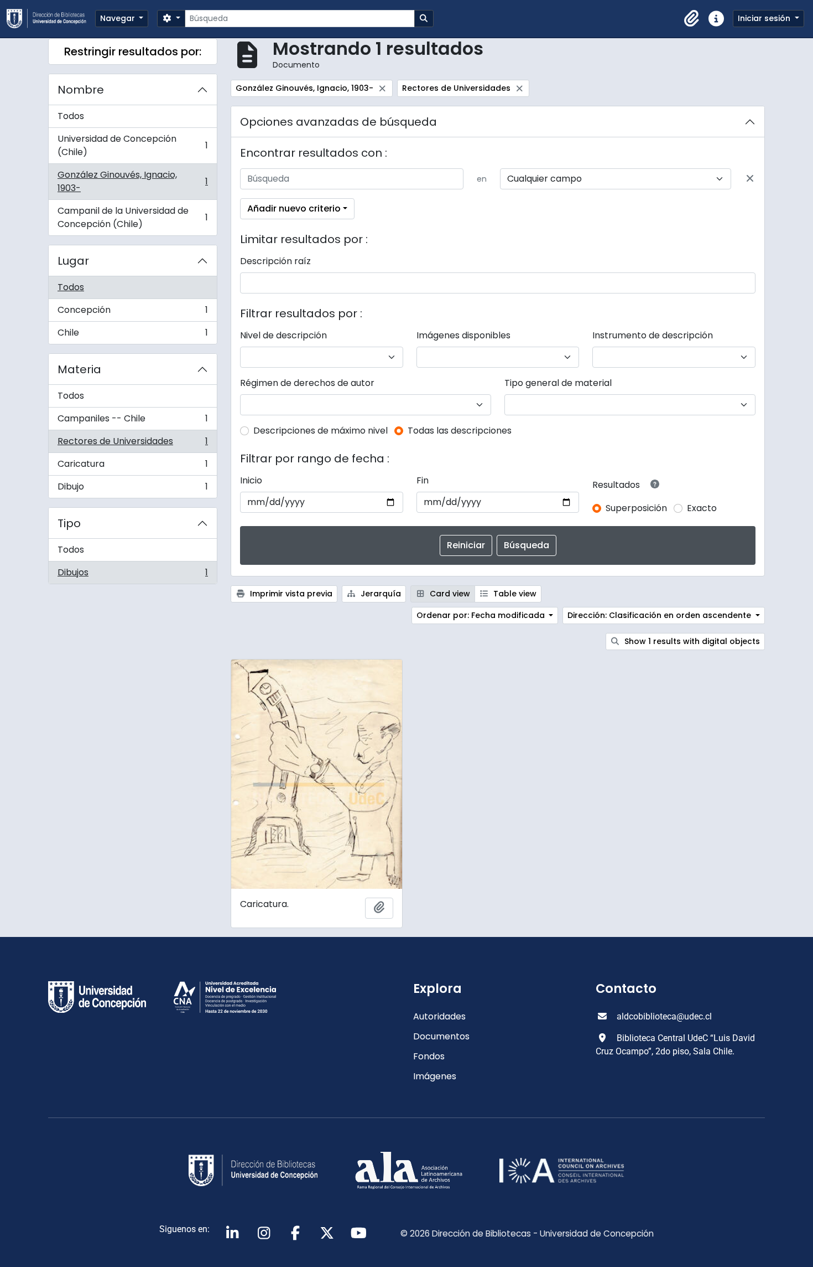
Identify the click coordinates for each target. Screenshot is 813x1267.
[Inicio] (51, 18)
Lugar (73, 261)
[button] (692, 19)
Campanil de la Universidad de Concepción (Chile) (132, 217)
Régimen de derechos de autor (307, 383)
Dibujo (132, 489)
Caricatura (132, 466)
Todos (71, 116)
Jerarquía (379, 593)
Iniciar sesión (765, 18)
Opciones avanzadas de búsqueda (338, 122)
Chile (132, 335)
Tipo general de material (558, 383)
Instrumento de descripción (652, 335)
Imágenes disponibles (463, 335)
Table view (513, 593)
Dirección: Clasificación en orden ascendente (660, 615)
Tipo (69, 523)
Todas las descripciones (460, 430)
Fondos (429, 1056)
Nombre (81, 89)
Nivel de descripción (283, 335)
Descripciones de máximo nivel (320, 430)
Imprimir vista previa (290, 593)
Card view (449, 593)
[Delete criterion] (749, 179)
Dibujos (132, 575)
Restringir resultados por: (132, 51)
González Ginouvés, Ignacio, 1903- (132, 181)
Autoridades (439, 1016)
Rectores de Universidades (132, 444)
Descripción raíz (275, 261)
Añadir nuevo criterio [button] (294, 208)
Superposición (636, 508)
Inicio (251, 480)
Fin (422, 480)
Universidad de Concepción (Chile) (132, 145)
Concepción (132, 312)
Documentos (441, 1036)
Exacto (702, 508)
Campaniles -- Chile (132, 421)
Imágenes (434, 1076)
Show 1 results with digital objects (691, 641)
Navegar (118, 18)
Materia (79, 369)
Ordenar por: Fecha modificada (481, 615)
